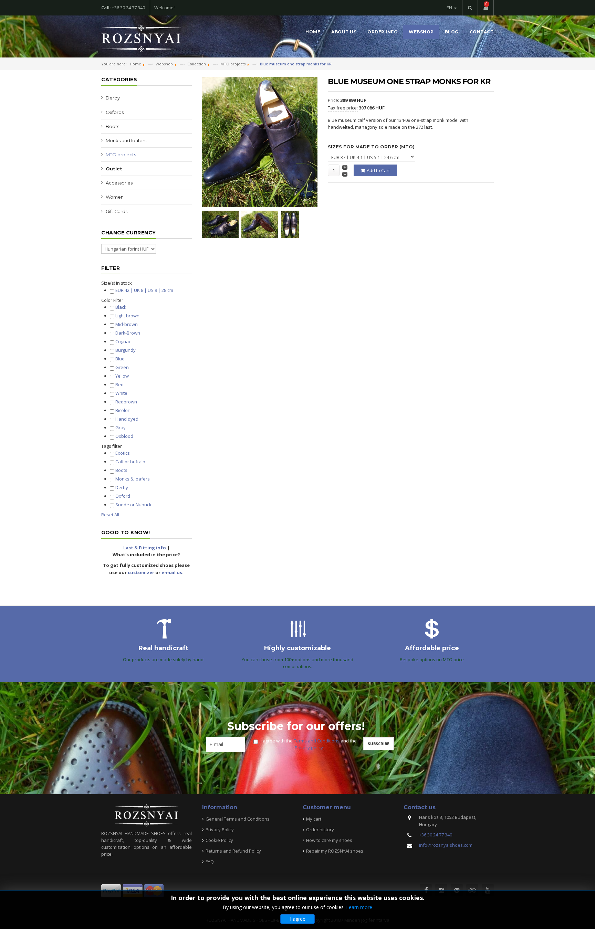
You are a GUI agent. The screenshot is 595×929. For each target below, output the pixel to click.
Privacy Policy (220, 829)
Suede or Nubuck (133, 505)
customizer (141, 572)
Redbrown (126, 402)
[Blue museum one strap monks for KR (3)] (261, 224)
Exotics (122, 453)
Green (122, 367)
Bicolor (122, 410)
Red (119, 384)
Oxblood (124, 436)
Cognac (123, 341)
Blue (120, 359)
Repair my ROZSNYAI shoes (334, 851)
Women (115, 197)
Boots (112, 126)
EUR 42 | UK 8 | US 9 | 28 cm (144, 290)
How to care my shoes (329, 840)
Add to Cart (378, 170)
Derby (113, 98)
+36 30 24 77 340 (435, 835)
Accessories (119, 183)
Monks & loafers (132, 479)
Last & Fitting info (144, 548)
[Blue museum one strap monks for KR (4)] (291, 224)
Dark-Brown (127, 333)
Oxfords (115, 112)
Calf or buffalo (130, 461)
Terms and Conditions (317, 741)
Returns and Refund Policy (233, 851)
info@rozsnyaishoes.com (445, 845)
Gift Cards (116, 211)
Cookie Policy (219, 840)
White (121, 393)
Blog (452, 31)
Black (120, 307)
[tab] (146, 282)
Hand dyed (126, 419)
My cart (313, 819)
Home (312, 31)
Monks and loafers (126, 140)
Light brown (127, 316)
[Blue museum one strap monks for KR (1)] (222, 224)
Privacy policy (309, 748)
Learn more (359, 907)
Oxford (122, 496)
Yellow (122, 376)
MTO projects (121, 154)
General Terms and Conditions (238, 819)
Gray (120, 427)
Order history (320, 829)
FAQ (210, 861)
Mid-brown (126, 324)
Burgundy (125, 350)
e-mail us (171, 572)
